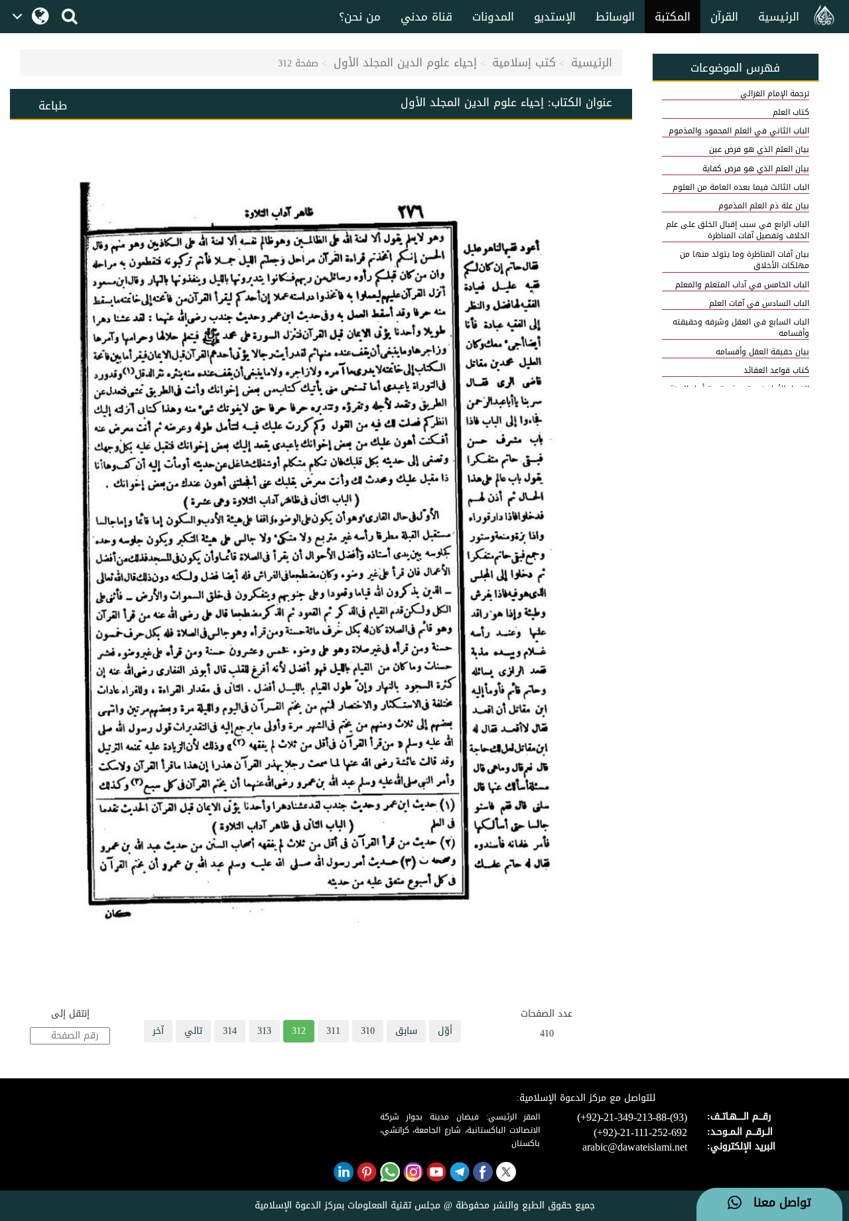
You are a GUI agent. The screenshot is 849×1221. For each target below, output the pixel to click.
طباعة (52, 105)
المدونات (493, 16)
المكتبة (672, 16)
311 (333, 1031)
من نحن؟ (360, 16)
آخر (158, 1031)
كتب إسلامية (524, 62)
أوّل (445, 1031)
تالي (193, 1031)
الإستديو (555, 16)
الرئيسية (778, 16)
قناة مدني (426, 16)
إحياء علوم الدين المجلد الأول (405, 62)
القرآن (724, 16)
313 (264, 1031)
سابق (406, 1031)
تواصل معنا (776, 1203)
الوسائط (615, 16)
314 (230, 1031)
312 (299, 1031)
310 (368, 1031)
